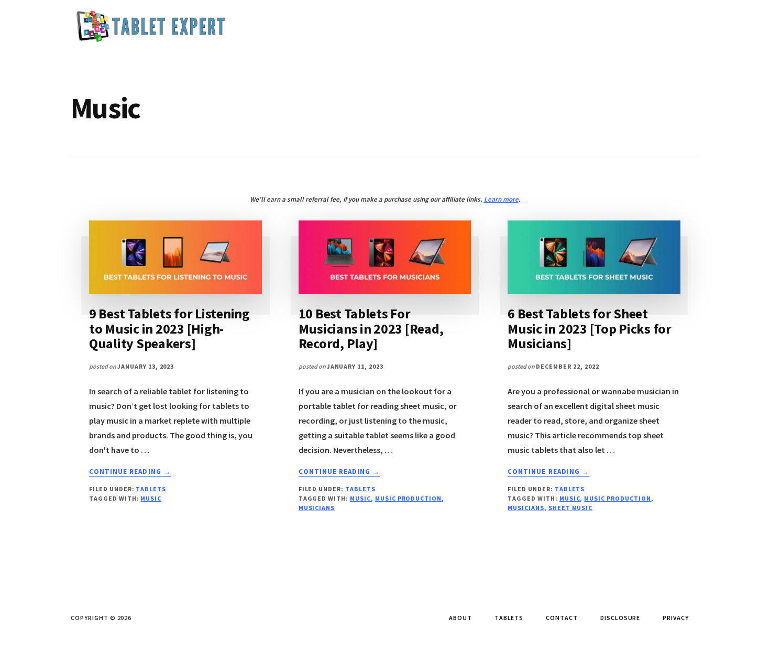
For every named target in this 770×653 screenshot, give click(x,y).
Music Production (408, 498)
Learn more (501, 199)
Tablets (151, 489)
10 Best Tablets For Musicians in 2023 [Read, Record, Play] (371, 328)
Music (150, 498)
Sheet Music (570, 508)
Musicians (317, 508)
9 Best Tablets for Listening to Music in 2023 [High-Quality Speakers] (169, 328)
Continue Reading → (130, 472)
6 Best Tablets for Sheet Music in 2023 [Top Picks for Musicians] (590, 328)
